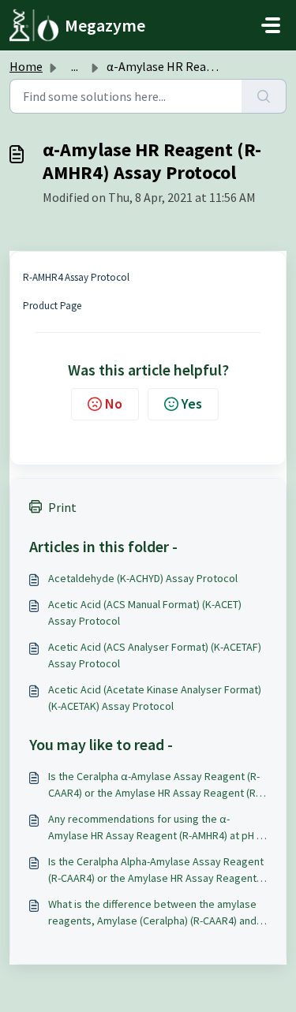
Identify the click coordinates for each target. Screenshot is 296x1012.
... (74, 66)
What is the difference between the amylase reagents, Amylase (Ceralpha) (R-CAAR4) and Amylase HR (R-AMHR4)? (152, 913)
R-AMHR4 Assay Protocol (76, 277)
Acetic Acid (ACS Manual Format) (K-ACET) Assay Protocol (145, 612)
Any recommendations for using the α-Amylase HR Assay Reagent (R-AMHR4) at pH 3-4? (156, 828)
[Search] (264, 96)
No (113, 403)
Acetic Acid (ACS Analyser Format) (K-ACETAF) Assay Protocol (154, 655)
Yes (192, 403)
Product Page (52, 305)
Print (62, 507)
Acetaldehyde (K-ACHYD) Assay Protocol (143, 578)
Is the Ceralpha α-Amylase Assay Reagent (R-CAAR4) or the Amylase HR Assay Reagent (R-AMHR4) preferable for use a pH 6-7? (154, 785)
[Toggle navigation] (271, 25)
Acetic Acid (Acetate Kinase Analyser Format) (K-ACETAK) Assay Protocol (154, 697)
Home (26, 66)
